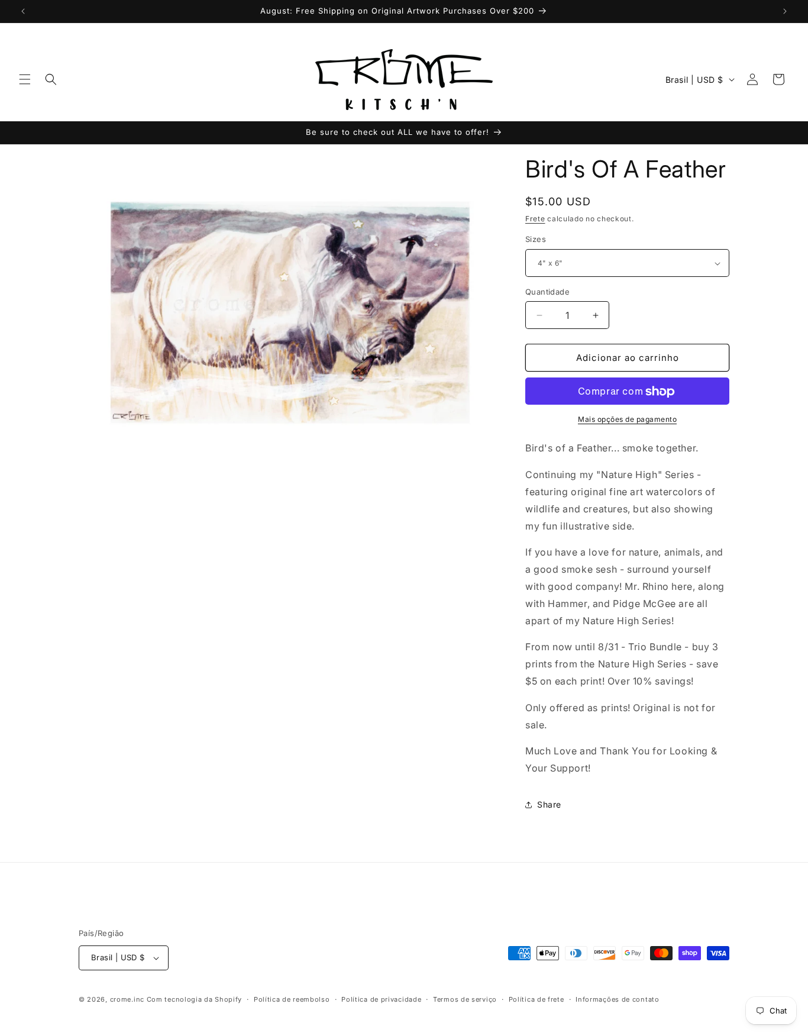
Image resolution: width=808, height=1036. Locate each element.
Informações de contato (617, 999)
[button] (25, 79)
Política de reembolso (292, 999)
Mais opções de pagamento (627, 419)
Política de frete (536, 999)
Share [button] (549, 805)
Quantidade (547, 291)
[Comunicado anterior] (23, 11)
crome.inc (127, 999)
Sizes (535, 239)
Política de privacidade (381, 999)
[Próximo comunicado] (785, 11)
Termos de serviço (465, 999)
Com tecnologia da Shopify (195, 999)
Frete (535, 218)
